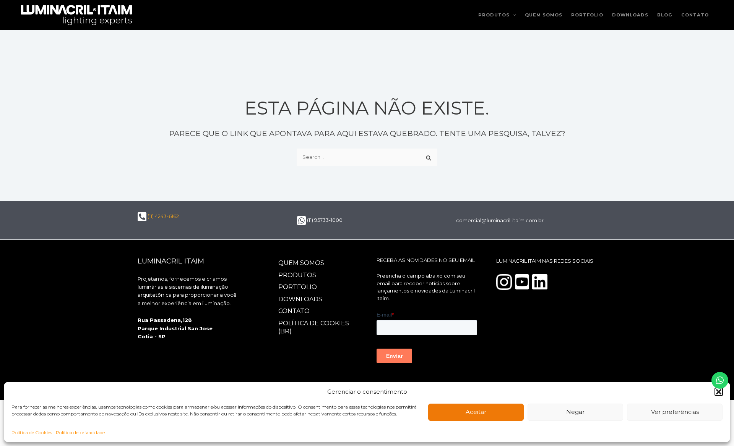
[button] (719, 392)
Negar (575, 411)
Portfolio (587, 15)
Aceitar (476, 411)
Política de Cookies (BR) (313, 327)
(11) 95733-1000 (324, 220)
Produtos (494, 15)
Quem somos (543, 15)
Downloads (630, 15)
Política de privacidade (80, 432)
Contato (695, 15)
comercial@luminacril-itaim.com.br (500, 220)
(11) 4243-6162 (162, 216)
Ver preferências (675, 411)
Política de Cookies (31, 432)
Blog (664, 15)
